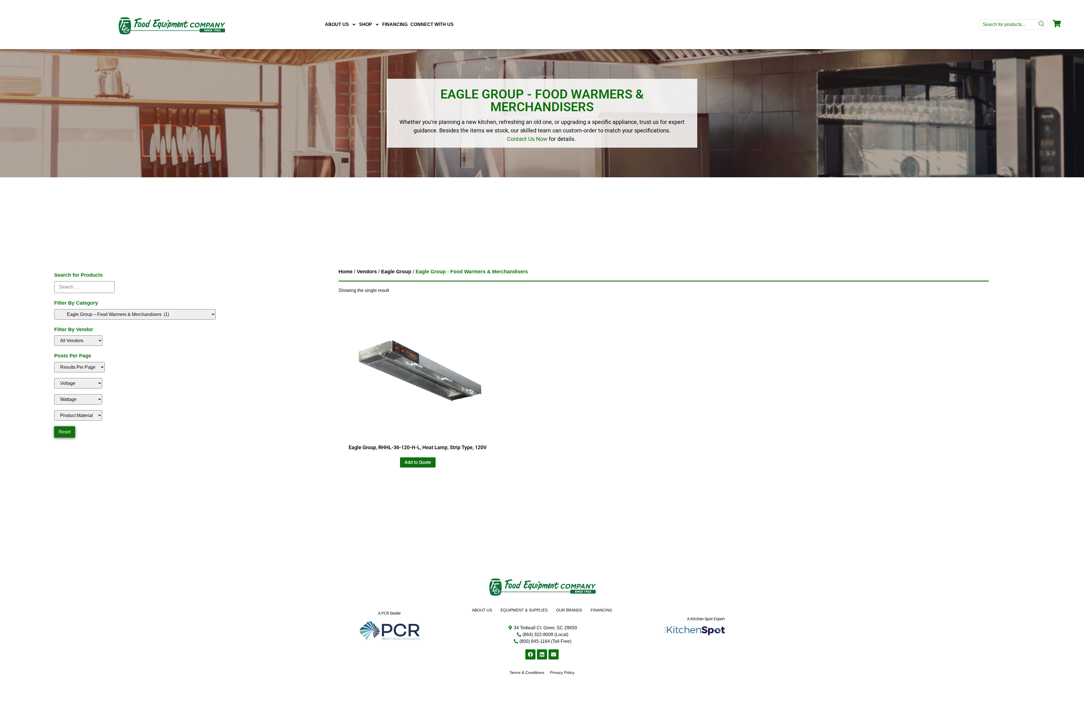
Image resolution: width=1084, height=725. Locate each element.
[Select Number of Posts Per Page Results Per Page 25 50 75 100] (79, 367)
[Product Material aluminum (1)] (78, 415)
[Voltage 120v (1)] (78, 383)
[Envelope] (553, 654)
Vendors (367, 271)
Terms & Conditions (527, 672)
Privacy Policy (562, 672)
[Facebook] (530, 654)
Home (345, 271)
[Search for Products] (84, 287)
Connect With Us (432, 24)
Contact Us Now (527, 139)
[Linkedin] (542, 654)
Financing (395, 24)
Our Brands (569, 610)
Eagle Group (396, 271)
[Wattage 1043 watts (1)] (78, 399)
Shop (365, 24)
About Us (337, 24)
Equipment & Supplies (524, 610)
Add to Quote (418, 462)
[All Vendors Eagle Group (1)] (78, 340)
